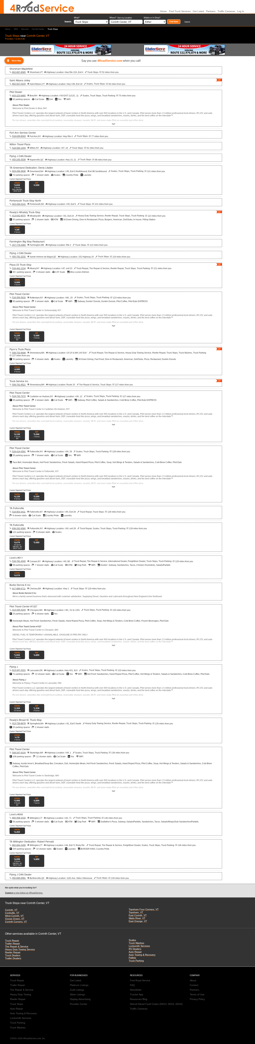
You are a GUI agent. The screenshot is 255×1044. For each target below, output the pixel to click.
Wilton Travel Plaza (20, 144)
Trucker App (136, 994)
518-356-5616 (19, 297)
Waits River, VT (137, 918)
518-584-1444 (19, 148)
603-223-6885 (19, 96)
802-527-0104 (19, 84)
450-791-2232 (19, 257)
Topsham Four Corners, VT (144, 909)
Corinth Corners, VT (16, 921)
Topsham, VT (136, 912)
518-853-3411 (19, 512)
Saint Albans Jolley (20, 80)
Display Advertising (80, 999)
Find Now (173, 22)
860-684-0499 (19, 845)
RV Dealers (135, 949)
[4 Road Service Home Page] (42, 6)
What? (76, 17)
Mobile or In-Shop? (152, 17)
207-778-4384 (19, 245)
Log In (240, 11)
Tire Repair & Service (16, 946)
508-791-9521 (19, 385)
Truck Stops (16, 1004)
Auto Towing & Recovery (142, 955)
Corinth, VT (11, 910)
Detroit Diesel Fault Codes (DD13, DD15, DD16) (156, 1004)
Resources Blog (138, 999)
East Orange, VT (138, 921)
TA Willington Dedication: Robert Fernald (32, 841)
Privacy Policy (197, 999)
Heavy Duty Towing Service (20, 949)
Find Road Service (140, 980)
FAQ (132, 985)
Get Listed (198, 11)
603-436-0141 (19, 204)
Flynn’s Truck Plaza (20, 349)
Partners (210, 11)
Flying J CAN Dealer (21, 156)
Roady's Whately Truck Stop (25, 212)
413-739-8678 (19, 723)
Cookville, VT (12, 913)
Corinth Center (38, 29)
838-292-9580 (19, 528)
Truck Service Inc (19, 381)
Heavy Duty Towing (20, 994)
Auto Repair (135, 952)
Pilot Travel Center (20, 294)
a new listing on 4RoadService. (24, 893)
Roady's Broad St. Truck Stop (26, 720)
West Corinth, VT (14, 916)
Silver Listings (77, 994)
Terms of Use (197, 994)
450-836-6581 (19, 878)
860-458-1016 (19, 818)
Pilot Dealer (16, 92)
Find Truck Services (180, 11)
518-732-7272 (19, 396)
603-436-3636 (19, 171)
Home (7, 29)
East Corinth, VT (138, 915)
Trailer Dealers (13, 958)
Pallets (132, 957)
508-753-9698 (19, 353)
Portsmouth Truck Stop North (25, 200)
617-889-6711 (19, 589)
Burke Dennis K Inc (20, 585)
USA (16, 29)
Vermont (24, 29)
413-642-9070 (19, 216)
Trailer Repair (12, 943)
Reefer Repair (12, 952)
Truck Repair (12, 940)
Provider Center (78, 1004)
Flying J (14, 666)
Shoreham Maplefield (21, 68)
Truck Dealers (12, 955)
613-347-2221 (19, 670)
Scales (132, 940)
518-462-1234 (19, 268)
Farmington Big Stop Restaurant (27, 241)
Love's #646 (16, 814)
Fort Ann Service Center (23, 132)
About (193, 980)
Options (187, 22)
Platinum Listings (79, 985)
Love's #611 (16, 557)
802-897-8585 (19, 72)
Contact (194, 985)
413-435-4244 (19, 610)
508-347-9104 (19, 753)
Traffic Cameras (226, 11)
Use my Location (124, 17)
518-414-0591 (19, 452)
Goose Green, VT (14, 919)
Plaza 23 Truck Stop (20, 264)
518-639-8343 (19, 136)
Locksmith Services (139, 946)
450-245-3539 (19, 160)
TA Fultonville (17, 508)
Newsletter (136, 990)
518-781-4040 (19, 561)
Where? (120, 17)
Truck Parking (136, 960)
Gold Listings (77, 990)
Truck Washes (136, 943)
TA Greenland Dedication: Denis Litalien (31, 167)
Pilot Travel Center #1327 (23, 606)
